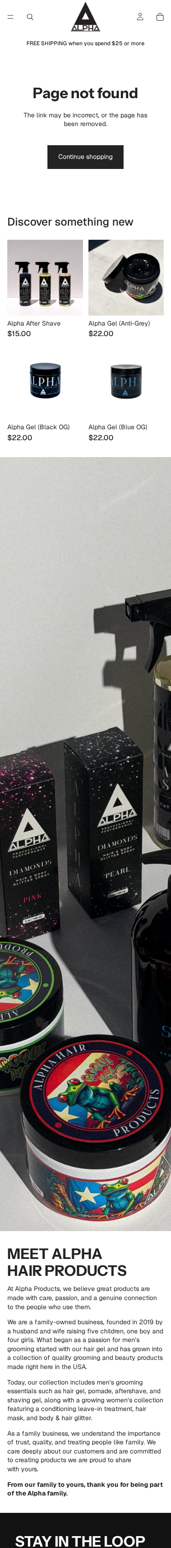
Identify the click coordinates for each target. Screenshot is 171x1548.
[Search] (30, 17)
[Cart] (160, 17)
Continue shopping (85, 157)
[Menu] (10, 16)
